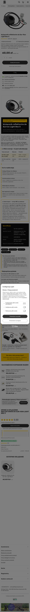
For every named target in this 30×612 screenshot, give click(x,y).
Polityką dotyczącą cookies (13, 293)
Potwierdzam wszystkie (15, 316)
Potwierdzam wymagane (15, 320)
